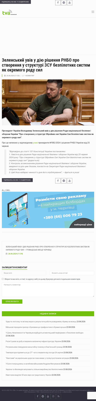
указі (35, 143)
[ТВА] (9, 12)
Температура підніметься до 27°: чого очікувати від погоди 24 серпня (34, 353)
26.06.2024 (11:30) (13, 76)
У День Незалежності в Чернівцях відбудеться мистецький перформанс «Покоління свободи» (45, 333)
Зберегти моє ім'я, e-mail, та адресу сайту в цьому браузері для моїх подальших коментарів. (42, 279)
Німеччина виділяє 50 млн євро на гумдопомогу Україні (28, 375)
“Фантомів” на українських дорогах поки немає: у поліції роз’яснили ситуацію (37, 358)
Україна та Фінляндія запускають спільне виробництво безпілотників (34, 369)
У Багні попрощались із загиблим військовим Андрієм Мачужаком (33, 364)
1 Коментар (29, 76)
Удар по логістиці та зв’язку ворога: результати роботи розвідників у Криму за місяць (41, 322)
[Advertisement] (48, 36)
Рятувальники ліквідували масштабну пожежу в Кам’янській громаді (34, 347)
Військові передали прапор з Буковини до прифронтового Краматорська (36, 327)
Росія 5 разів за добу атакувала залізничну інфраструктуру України (33, 341)
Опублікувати (12, 302)
